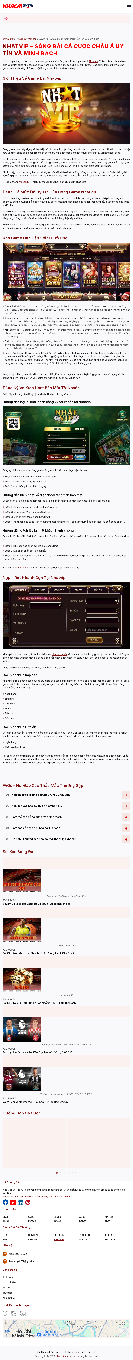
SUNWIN (33, 1235)
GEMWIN (33, 1239)
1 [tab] (56, 1172)
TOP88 (109, 1235)
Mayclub (24, 182)
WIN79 (83, 1239)
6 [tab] (76, 1172)
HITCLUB (59, 1235)
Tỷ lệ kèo (8, 1277)
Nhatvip (93, 61)
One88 (22, 567)
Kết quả (7, 1287)
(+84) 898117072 (17, 1253)
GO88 (6, 1235)
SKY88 (57, 1221)
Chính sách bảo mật (74, 1352)
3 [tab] (64, 1172)
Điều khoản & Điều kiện (48, 1352)
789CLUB (84, 1235)
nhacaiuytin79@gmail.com (23, 1261)
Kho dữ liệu (9, 1297)
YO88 (6, 1239)
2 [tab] (60, 1172)
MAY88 (109, 1217)
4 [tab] (68, 1172)
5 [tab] (72, 1172)
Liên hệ (92, 1352)
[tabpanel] (34, 1143)
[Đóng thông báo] (127, 19)
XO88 (82, 1217)
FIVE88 (32, 1221)
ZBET (108, 1221)
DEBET (83, 1221)
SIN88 (6, 1221)
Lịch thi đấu (9, 1282)
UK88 (6, 1217)
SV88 (31, 1217)
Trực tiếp (7, 1292)
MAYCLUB (110, 1239)
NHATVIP (59, 1239)
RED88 (57, 1217)
